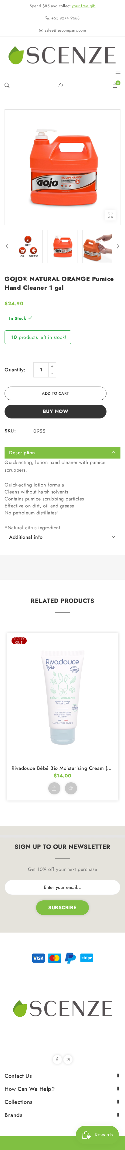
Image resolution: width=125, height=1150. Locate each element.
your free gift (84, 6)
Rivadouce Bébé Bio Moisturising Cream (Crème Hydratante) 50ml (63, 768)
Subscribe (62, 907)
